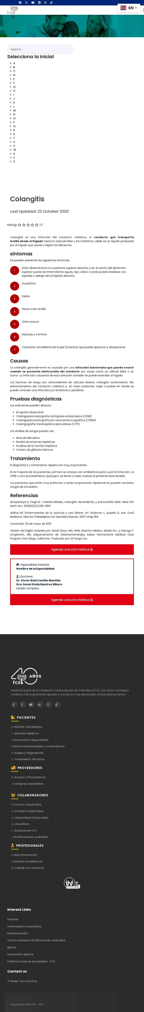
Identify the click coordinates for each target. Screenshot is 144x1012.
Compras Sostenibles (28, 784)
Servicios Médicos (26, 733)
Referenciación (17, 933)
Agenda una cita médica (70, 549)
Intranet (12, 919)
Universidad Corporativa (31, 818)
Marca (11, 947)
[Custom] (51, 2)
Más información (25, 855)
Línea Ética (21, 824)
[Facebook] (20, 2)
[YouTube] (31, 704)
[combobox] (40, 49)
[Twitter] (26, 2)
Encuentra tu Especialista (30, 740)
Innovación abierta (20, 954)
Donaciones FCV (25, 830)
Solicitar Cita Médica (27, 727)
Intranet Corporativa (28, 811)
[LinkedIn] (40, 704)
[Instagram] (45, 2)
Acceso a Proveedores (30, 777)
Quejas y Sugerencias (28, 753)
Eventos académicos (28, 861)
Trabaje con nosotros (28, 868)
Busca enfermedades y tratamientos (39, 746)
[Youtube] (33, 2)
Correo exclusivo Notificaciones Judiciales (36, 940)
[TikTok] (57, 704)
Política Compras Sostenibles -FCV (31, 961)
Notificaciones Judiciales (30, 837)
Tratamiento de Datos (29, 759)
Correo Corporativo (27, 804)
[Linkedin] (39, 2)
